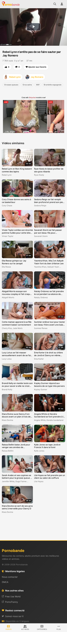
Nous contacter (10, 577)
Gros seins (27, 85)
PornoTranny (11, 602)
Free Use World (13, 596)
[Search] (54, 4)
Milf (37, 85)
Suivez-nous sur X (14, 616)
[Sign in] (61, 4)
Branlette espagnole (52, 85)
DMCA (5, 582)
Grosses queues (11, 85)
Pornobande (11, 4)
